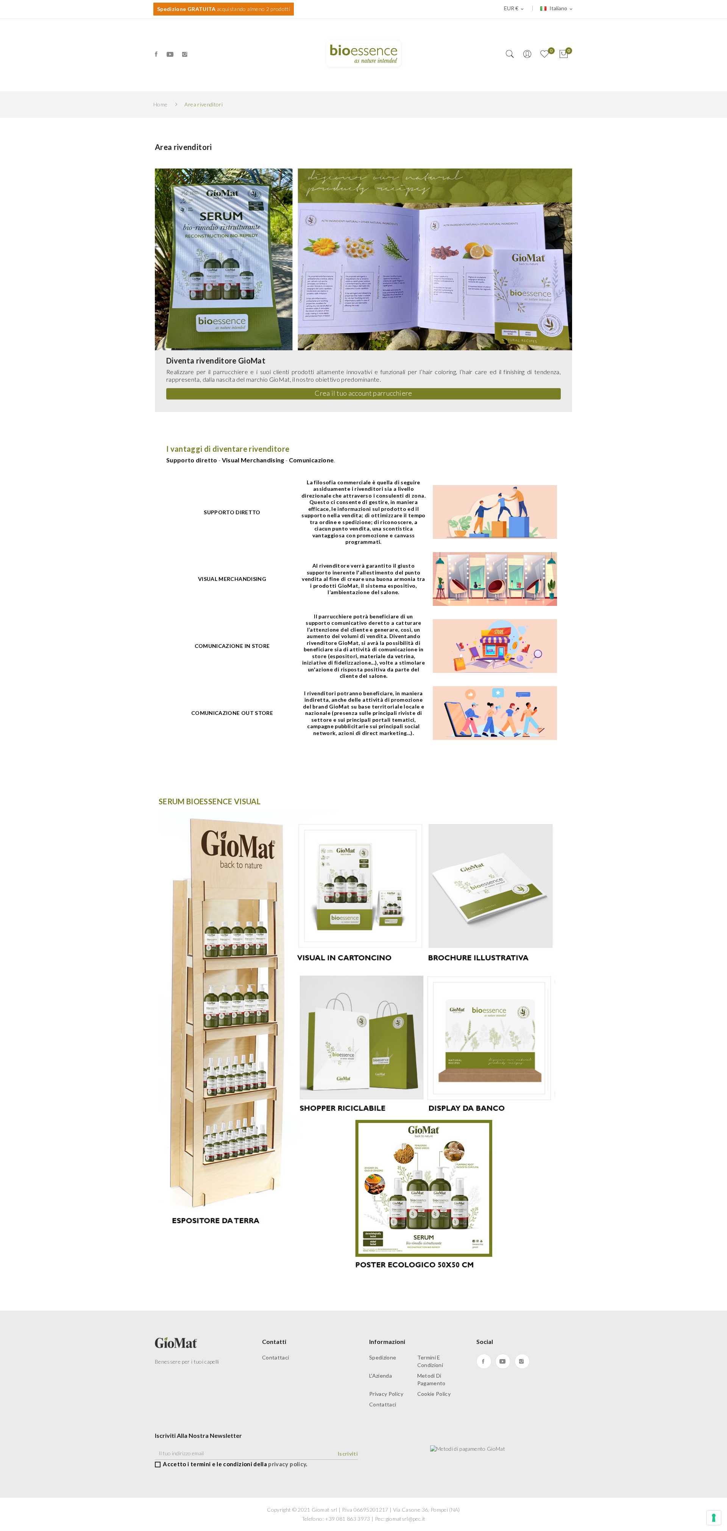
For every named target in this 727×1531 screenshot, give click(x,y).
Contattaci (275, 1357)
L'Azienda (380, 1375)
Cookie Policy (434, 1394)
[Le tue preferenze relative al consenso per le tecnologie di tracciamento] (714, 1518)
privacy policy (287, 1464)
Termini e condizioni (430, 1361)
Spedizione (382, 1357)
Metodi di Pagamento (431, 1379)
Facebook (157, 54)
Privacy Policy (386, 1394)
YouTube (171, 54)
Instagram (185, 54)
